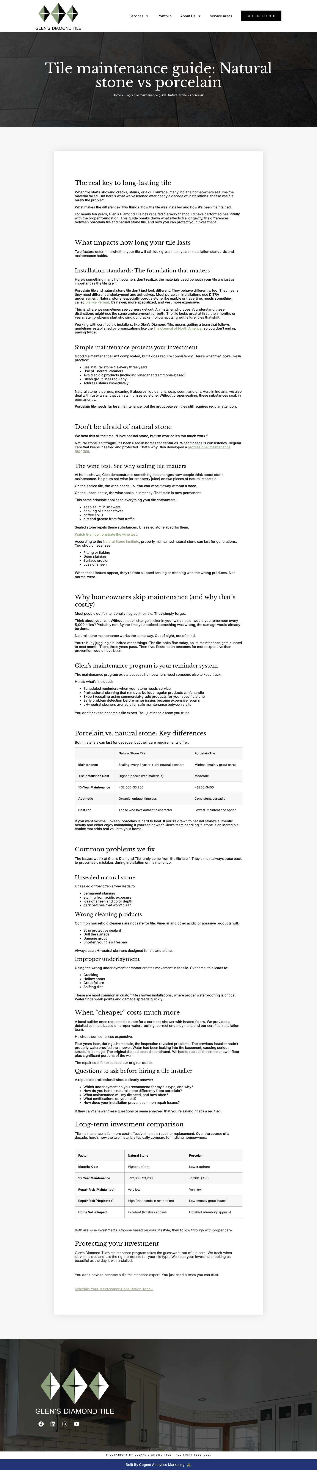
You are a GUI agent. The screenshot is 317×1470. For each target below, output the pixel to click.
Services (136, 16)
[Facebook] (41, 1423)
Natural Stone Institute (121, 541)
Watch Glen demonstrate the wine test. (106, 534)
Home (117, 95)
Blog (127, 95)
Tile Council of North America (178, 328)
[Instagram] (64, 1423)
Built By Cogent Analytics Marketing (155, 1464)
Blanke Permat (97, 302)
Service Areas (221, 16)
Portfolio (165, 16)
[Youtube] (76, 1423)
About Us (188, 16)
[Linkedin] (52, 1423)
